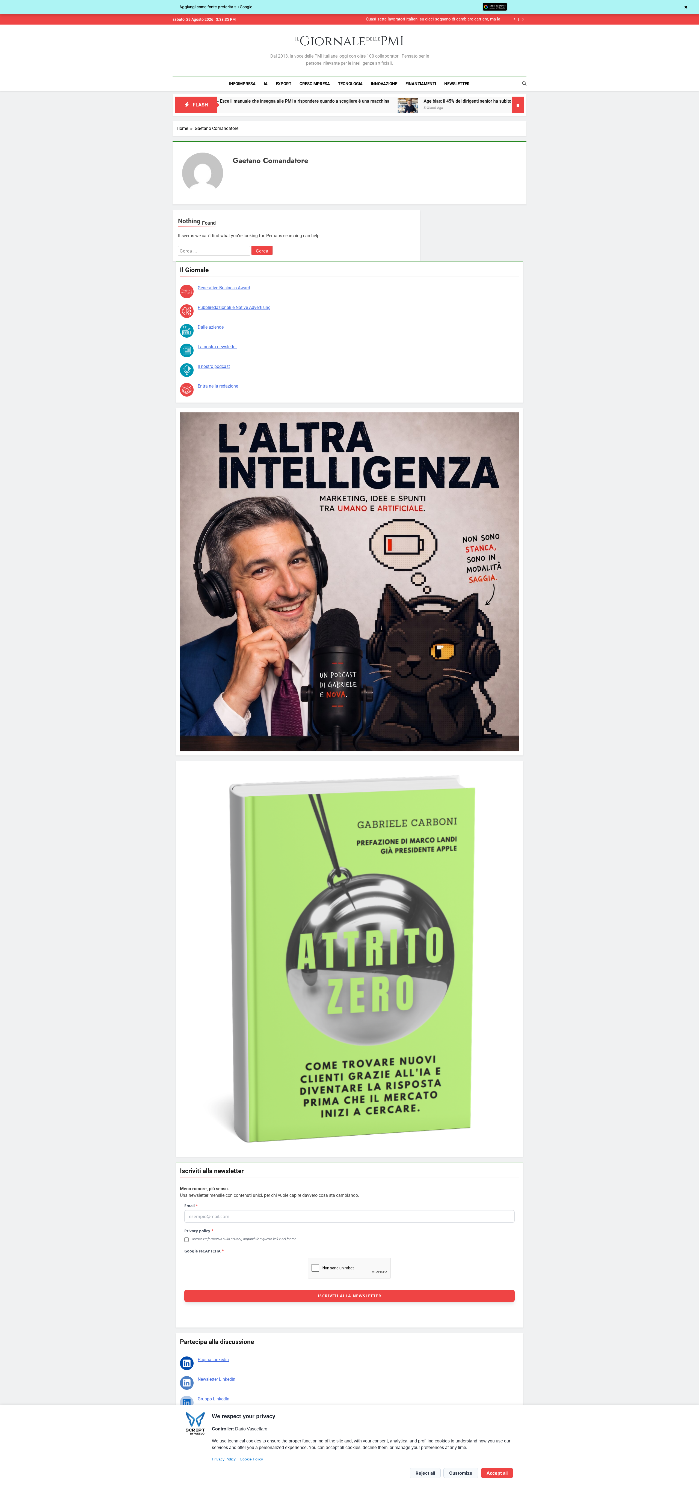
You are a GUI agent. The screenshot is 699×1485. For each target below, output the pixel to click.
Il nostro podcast (214, 366)
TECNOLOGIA (350, 83)
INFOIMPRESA (242, 83)
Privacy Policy (224, 1459)
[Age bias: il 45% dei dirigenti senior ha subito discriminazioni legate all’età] (280, 108)
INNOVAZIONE (384, 83)
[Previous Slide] (514, 19)
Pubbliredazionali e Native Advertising (234, 307)
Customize (460, 1473)
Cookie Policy (251, 1459)
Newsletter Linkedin (216, 1379)
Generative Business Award (224, 287)
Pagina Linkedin (213, 1359)
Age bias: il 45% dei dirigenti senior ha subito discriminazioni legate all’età (368, 101)
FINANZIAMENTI (420, 83)
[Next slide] (522, 19)
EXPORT (283, 83)
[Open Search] (524, 83)
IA (266, 83)
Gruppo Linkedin (213, 1398)
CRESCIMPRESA (315, 83)
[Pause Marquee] (518, 105)
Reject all (425, 1473)
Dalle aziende (211, 327)
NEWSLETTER (457, 83)
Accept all (497, 1473)
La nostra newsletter (217, 346)
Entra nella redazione (218, 386)
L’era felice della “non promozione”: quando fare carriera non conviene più (433, 19)
